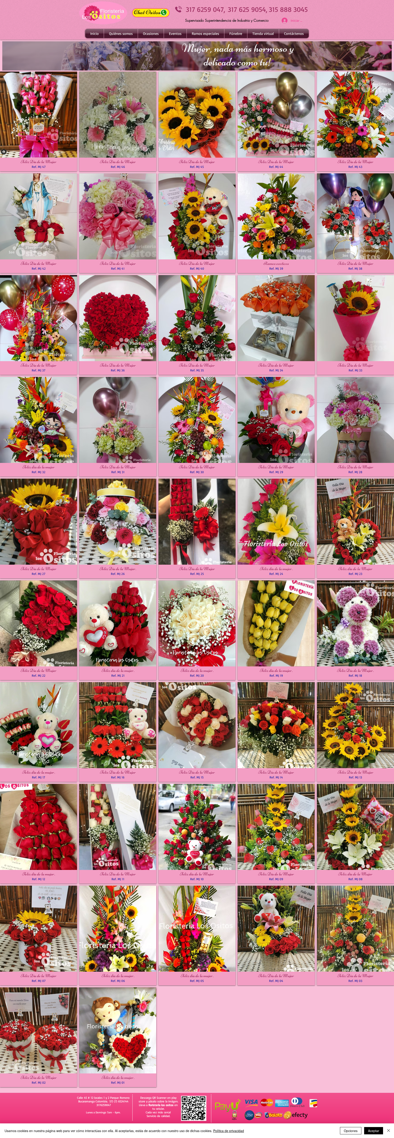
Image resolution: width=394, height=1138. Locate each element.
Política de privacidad (228, 1130)
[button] (151, 33)
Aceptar (373, 1130)
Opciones (351, 1130)
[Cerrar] (388, 1130)
